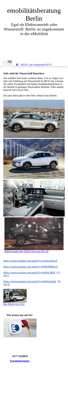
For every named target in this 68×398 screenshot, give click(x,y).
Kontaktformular (20, 361)
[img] (7, 64)
